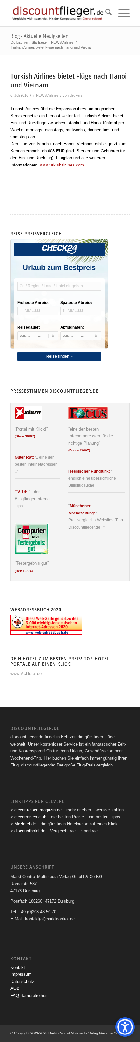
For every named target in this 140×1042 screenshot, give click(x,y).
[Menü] (121, 13)
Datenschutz (22, 981)
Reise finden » (59, 356)
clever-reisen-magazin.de (38, 809)
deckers (76, 95)
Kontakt (17, 967)
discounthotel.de (29, 831)
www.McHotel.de (26, 673)
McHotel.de (25, 823)
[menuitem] (105, 13)
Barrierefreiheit (34, 995)
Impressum (21, 974)
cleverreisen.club (30, 816)
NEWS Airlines (47, 95)
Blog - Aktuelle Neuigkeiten (39, 35)
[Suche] (105, 13)
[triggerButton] (125, 1027)
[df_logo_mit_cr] (57, 13)
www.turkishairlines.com (61, 165)
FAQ (14, 995)
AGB (15, 988)
